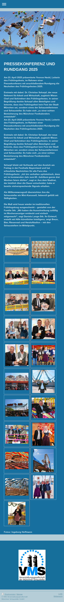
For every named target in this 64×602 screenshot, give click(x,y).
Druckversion (10, 594)
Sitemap (19, 594)
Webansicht (58, 596)
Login (60, 594)
